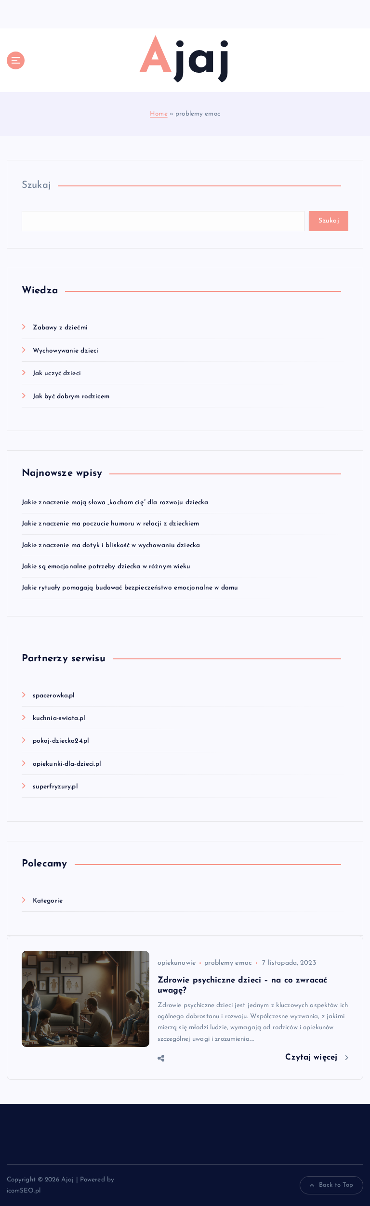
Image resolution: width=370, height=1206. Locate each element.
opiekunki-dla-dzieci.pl (67, 764)
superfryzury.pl (55, 787)
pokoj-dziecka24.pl (61, 741)
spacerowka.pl (54, 696)
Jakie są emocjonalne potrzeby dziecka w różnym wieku (106, 567)
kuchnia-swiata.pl (59, 718)
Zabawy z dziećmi (60, 328)
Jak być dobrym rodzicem (71, 396)
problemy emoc (227, 963)
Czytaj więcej (312, 1057)
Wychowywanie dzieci (66, 351)
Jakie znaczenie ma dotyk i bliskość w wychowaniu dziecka (111, 545)
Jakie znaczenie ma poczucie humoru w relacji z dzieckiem (110, 524)
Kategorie (48, 901)
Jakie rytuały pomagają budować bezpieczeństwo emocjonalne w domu (130, 588)
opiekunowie (177, 963)
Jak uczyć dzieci (57, 373)
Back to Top (336, 1185)
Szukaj (36, 185)
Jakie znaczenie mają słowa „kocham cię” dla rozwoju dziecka (115, 502)
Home (159, 114)
